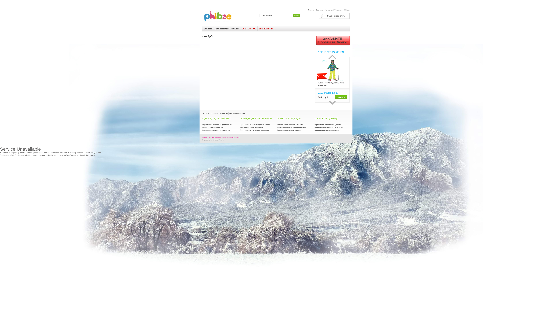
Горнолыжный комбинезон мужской (329, 127)
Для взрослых (222, 29)
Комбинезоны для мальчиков (251, 127)
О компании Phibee (342, 10)
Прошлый (332, 57)
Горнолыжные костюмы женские (290, 125)
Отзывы (235, 29)
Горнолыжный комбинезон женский (291, 127)
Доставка (319, 10)
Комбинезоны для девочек (213, 127)
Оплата (311, 10)
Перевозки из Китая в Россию (213, 140)
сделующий (332, 103)
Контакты (328, 10)
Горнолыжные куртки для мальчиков (254, 130)
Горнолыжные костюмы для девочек (217, 125)
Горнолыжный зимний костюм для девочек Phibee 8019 (330, 84)
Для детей (208, 29)
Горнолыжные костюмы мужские (328, 125)
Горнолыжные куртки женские (289, 130)
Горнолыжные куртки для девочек (216, 130)
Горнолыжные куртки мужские (327, 130)
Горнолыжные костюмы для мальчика (255, 125)
